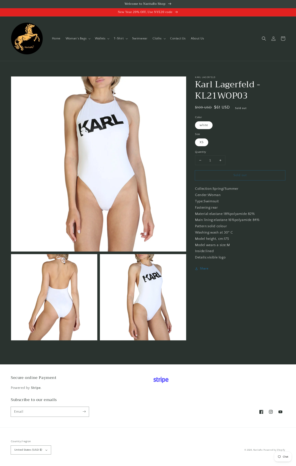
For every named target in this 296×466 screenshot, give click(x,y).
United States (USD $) (28, 449)
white (204, 125)
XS (202, 142)
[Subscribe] (84, 411)
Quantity (200, 151)
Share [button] (204, 268)
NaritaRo (258, 450)
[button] (77, 38)
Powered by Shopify (274, 450)
